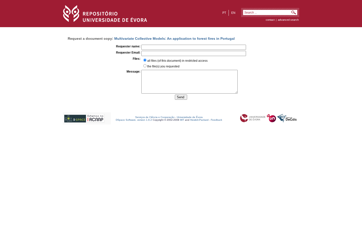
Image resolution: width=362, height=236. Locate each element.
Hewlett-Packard (199, 119)
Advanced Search (288, 19)
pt (224, 13)
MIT (182, 119)
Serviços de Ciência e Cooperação (155, 117)
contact (270, 19)
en (233, 13)
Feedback (216, 119)
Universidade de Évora (190, 117)
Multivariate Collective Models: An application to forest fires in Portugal (174, 38)
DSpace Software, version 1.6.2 (134, 119)
